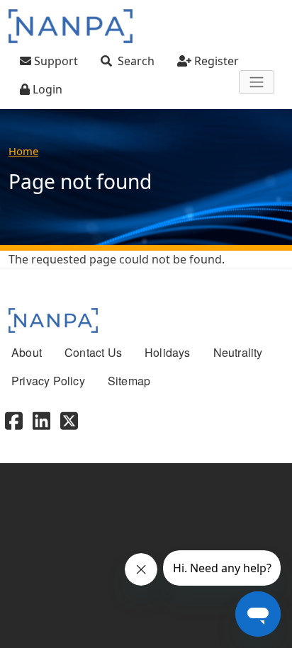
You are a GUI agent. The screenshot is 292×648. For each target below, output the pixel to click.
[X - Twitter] (69, 419)
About (26, 352)
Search (136, 61)
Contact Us (93, 352)
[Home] (71, 26)
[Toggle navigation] (256, 82)
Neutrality (238, 352)
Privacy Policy (48, 381)
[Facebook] (14, 419)
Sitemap (129, 381)
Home (23, 151)
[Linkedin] (41, 419)
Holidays (168, 352)
